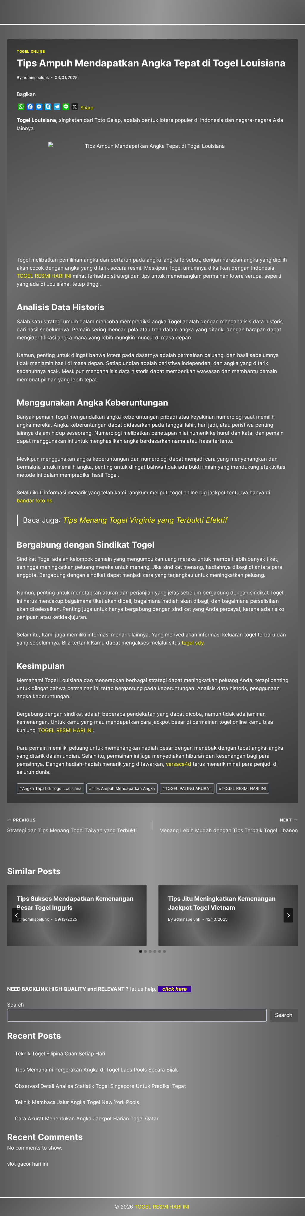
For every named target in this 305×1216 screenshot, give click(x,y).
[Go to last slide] (16, 915)
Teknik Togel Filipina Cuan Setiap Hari (60, 1054)
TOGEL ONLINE (31, 51)
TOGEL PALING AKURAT (186, 788)
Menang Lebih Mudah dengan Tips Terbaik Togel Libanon (228, 825)
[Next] (288, 915)
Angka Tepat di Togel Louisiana (50, 788)
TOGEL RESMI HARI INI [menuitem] (44, 276)
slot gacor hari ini (27, 1164)
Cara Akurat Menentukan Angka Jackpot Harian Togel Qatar (86, 1119)
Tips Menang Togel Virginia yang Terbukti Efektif (145, 520)
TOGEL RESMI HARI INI (242, 788)
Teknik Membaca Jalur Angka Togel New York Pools (77, 1102)
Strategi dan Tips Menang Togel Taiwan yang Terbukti (72, 825)
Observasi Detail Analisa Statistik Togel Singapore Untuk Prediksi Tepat (100, 1086)
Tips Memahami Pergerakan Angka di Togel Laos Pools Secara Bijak (96, 1070)
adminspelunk (36, 77)
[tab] (140, 951)
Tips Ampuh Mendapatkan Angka (122, 788)
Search (15, 1005)
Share (86, 108)
